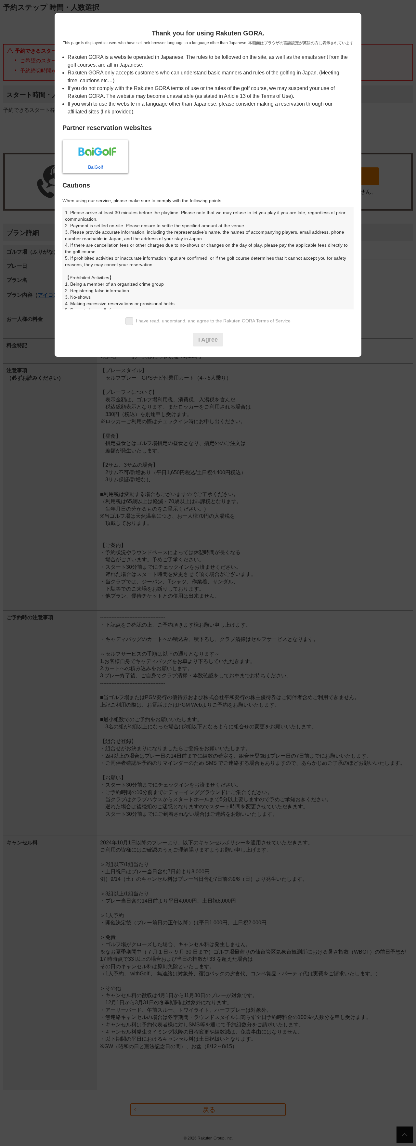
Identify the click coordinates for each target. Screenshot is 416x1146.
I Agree (208, 339)
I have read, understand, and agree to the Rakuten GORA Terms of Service (213, 320)
